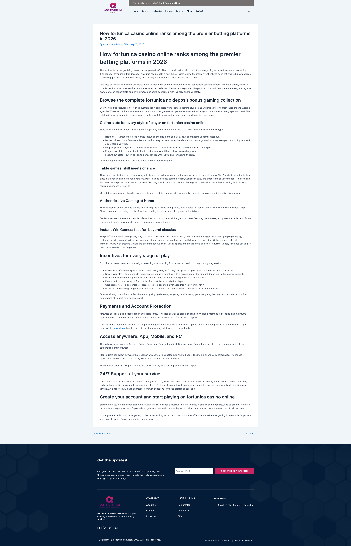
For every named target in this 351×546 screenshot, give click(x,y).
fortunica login (117, 328)
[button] (248, 11)
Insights (168, 11)
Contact (199, 11)
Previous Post (102, 433)
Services (145, 11)
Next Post (250, 433)
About (189, 11)
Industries (157, 11)
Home (135, 11)
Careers (179, 11)
